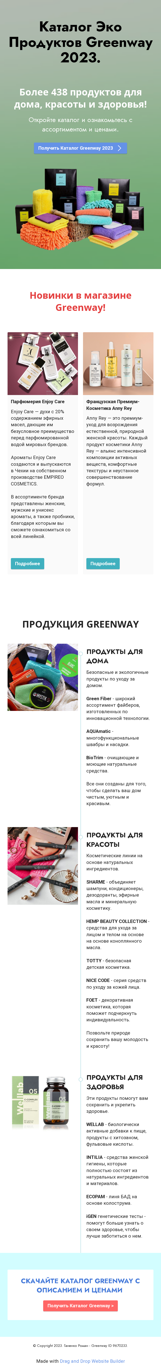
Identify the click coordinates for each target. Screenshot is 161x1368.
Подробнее (27, 563)
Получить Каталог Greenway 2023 (76, 148)
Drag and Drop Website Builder (92, 1361)
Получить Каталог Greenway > (81, 1305)
